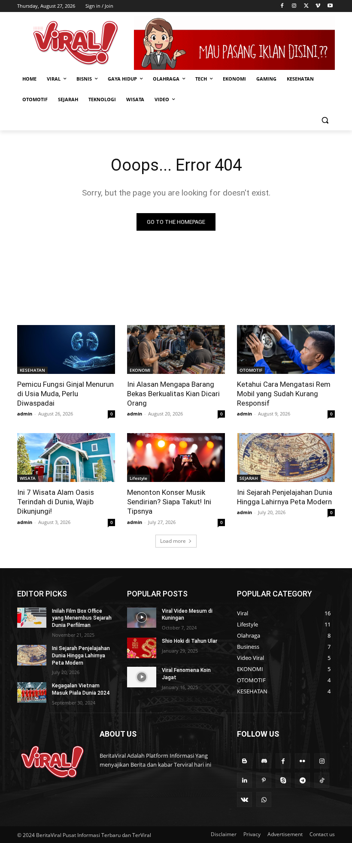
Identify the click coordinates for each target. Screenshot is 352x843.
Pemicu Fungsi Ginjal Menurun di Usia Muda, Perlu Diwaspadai (65, 393)
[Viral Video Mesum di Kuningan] (141, 618)
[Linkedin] (244, 780)
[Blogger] (244, 760)
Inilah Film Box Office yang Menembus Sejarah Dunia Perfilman (82, 618)
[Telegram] (302, 780)
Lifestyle (138, 478)
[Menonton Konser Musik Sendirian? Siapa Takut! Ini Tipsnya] (176, 457)
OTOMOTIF (251, 370)
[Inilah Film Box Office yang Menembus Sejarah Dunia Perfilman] (31, 618)
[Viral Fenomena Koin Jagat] (141, 677)
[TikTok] (321, 780)
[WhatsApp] (263, 799)
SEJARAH (249, 478)
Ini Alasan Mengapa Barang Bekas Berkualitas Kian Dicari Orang (173, 393)
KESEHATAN (32, 370)
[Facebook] (282, 6)
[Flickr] (302, 760)
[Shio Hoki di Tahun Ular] (141, 648)
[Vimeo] (318, 6)
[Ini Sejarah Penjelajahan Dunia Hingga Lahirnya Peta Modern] (286, 457)
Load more (173, 541)
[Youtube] (330, 6)
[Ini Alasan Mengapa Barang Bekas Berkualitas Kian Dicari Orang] (176, 349)
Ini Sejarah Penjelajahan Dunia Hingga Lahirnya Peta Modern (284, 497)
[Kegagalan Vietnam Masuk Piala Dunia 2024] (31, 692)
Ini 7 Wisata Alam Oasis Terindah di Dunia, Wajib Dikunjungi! (55, 501)
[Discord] (263, 760)
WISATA (28, 478)
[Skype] (283, 780)
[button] (325, 120)
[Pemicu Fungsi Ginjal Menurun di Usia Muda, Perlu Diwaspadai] (66, 349)
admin (24, 413)
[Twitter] (306, 6)
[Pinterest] (263, 780)
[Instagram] (294, 6)
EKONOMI (140, 370)
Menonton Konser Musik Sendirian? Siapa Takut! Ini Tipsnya (169, 501)
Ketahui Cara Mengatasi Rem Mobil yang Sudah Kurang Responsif (284, 393)
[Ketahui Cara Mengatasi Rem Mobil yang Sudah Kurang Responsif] (286, 349)
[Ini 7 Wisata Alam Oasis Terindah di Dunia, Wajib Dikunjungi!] (66, 457)
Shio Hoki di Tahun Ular (189, 641)
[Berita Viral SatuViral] (75, 43)
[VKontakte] (244, 799)
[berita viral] (52, 762)
